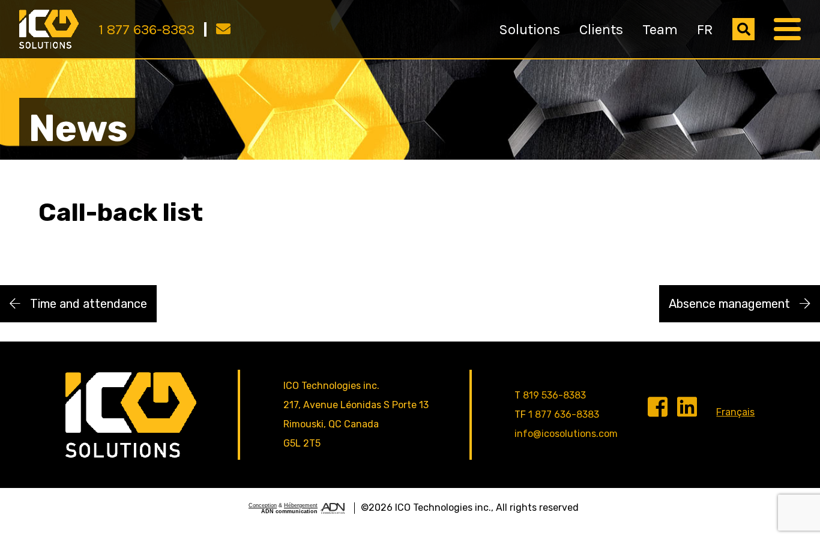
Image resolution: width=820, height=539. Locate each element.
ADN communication (289, 511)
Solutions (529, 29)
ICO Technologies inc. (443, 507)
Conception (263, 505)
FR (705, 29)
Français (735, 412)
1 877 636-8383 (146, 29)
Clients (601, 29)
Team (660, 29)
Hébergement (301, 505)
